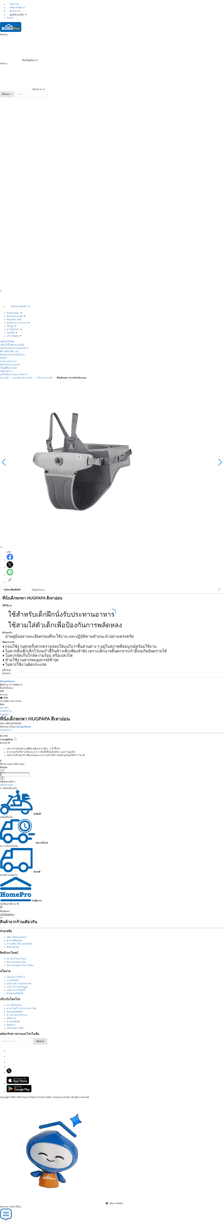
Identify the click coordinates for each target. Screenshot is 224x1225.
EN (11, 18)
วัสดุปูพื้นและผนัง (8, 368)
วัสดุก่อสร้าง (6, 371)
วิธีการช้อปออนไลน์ (16, 937)
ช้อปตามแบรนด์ (15, 316)
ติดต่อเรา (11, 1025)
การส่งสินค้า (13, 980)
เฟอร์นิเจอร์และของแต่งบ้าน (14, 348)
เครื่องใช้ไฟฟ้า (7, 341)
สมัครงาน (11, 1018)
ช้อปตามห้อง (13, 313)
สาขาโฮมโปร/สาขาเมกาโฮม (22, 1008)
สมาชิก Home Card (16, 959)
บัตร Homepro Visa (16, 962)
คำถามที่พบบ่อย (14, 940)
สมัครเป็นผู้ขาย (17, 7)
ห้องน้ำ (3, 358)
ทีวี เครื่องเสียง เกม (9, 351)
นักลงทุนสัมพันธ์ (15, 1012)
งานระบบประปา (8, 361)
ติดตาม (40, 1041)
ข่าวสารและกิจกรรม (17, 1015)
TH (8, 18)
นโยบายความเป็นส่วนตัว (19, 983)
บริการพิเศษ (13, 336)
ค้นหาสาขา (15, 11)
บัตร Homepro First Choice (20, 965)
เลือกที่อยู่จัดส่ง (28, 60)
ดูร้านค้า (4, 708)
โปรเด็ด (10, 333)
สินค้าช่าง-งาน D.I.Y (17, 323)
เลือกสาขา (37, 89)
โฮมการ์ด (14, 4)
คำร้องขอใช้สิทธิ (15, 993)
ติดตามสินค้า (13, 947)
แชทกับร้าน (6, 711)
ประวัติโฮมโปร (14, 1005)
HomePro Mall (14, 319)
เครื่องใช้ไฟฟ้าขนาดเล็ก (12, 345)
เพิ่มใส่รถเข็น (6, 785)
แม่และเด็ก (4, 378)
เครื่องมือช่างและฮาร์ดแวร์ (13, 374)
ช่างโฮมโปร (13, 329)
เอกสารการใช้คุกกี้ (16, 990)
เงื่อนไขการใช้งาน (16, 977)
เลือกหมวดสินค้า (18, 306)
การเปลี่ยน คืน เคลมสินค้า (20, 944)
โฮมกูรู (10, 326)
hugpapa (4, 714)
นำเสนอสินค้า (14, 1021)
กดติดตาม (17, 685)
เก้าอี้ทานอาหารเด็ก (44, 378)
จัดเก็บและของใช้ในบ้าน (12, 355)
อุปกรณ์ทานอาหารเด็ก (22, 378)
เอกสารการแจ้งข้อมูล (17, 987)
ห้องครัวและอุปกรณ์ (10, 365)
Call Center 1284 (15, 1028)
